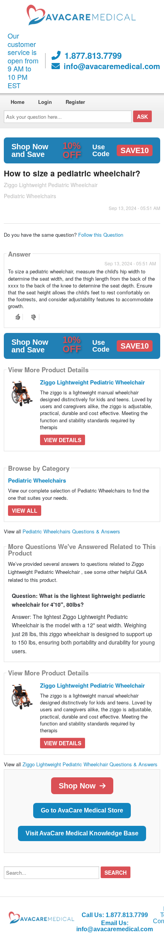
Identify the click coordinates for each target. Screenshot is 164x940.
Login (45, 101)
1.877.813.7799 (93, 55)
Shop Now (77, 786)
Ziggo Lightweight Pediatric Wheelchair (92, 382)
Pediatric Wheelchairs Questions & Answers (71, 531)
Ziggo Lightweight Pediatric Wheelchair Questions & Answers (90, 764)
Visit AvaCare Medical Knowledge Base (82, 833)
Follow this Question (100, 234)
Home (17, 101)
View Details (62, 440)
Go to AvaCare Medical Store (82, 810)
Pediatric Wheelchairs (37, 480)
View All (24, 510)
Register (75, 101)
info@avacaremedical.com (112, 66)
